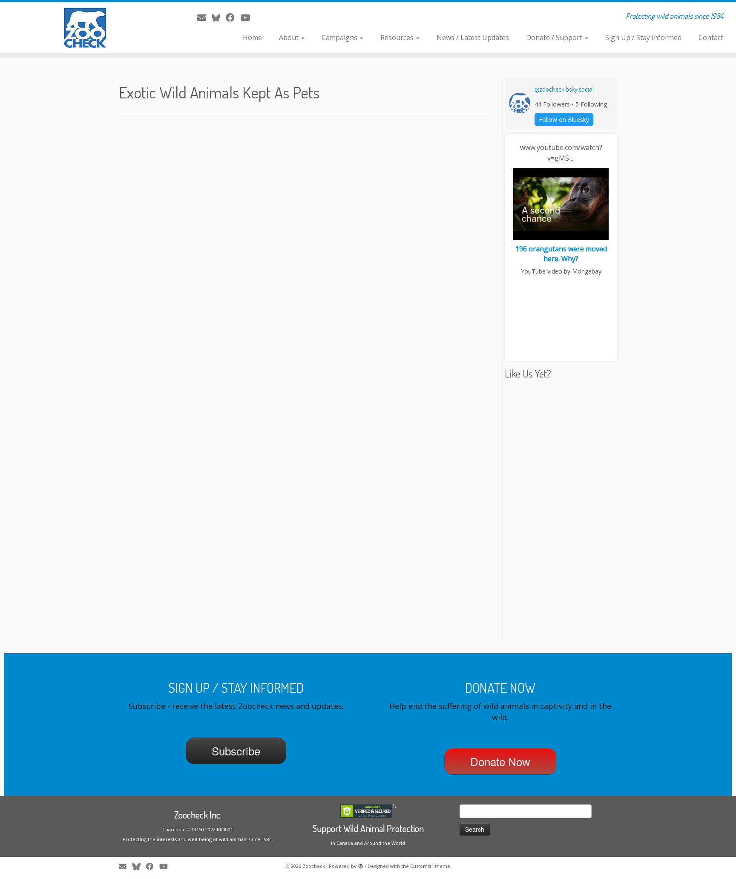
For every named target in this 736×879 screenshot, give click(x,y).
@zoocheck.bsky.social (564, 89)
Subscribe (236, 750)
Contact (711, 37)
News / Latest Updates (473, 37)
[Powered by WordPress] (361, 864)
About (289, 37)
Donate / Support (555, 37)
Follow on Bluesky (564, 119)
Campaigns (340, 37)
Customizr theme (430, 866)
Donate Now (500, 761)
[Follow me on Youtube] (248, 17)
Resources (397, 37)
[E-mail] (204, 17)
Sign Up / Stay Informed (643, 37)
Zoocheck (313, 866)
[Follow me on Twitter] (219, 17)
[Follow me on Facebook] (233, 17)
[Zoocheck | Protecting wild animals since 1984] (85, 27)
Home (252, 37)
